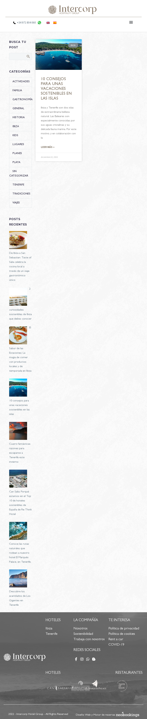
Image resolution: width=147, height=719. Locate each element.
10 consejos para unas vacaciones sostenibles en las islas (56, 89)
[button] (131, 22)
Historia (19, 117)
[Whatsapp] (87, 659)
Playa (16, 162)
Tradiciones (21, 194)
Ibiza (16, 126)
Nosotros (80, 628)
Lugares (18, 144)
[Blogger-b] (93, 659)
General (18, 108)
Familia (17, 90)
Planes (17, 153)
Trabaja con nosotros (89, 639)
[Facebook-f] (76, 659)
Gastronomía (23, 99)
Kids (15, 135)
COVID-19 (116, 645)
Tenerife (18, 185)
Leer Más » (47, 147)
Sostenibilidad (83, 634)
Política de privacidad (123, 628)
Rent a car (115, 639)
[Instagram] (81, 659)
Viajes (16, 203)
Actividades (21, 81)
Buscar (28, 56)
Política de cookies (121, 634)
